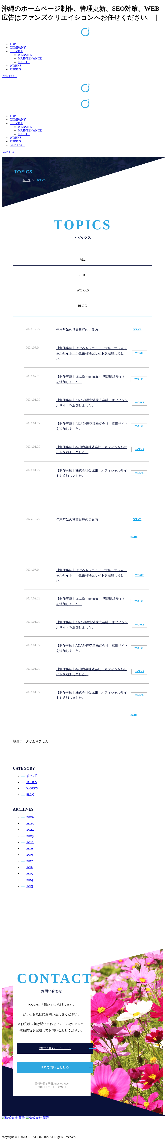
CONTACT (9, 76)
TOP (13, 44)
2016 (29, 867)
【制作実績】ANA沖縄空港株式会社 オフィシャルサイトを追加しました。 (92, 402)
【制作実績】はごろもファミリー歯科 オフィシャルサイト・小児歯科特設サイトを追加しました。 (91, 353)
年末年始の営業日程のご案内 (77, 329)
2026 (30, 817)
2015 (29, 873)
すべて (31, 776)
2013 (29, 886)
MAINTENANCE (30, 58)
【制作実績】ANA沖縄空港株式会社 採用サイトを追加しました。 (92, 426)
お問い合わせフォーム (55, 1048)
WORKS (16, 65)
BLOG (30, 794)
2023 (30, 836)
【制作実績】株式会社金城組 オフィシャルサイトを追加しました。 (91, 473)
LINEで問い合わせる (55, 1067)
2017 (29, 861)
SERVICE (16, 51)
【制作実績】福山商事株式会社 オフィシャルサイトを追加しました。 (91, 449)
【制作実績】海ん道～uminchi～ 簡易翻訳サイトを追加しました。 (90, 379)
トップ (26, 180)
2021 (29, 848)
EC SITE (24, 62)
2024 (30, 829)
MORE (134, 537)
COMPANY (18, 47)
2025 (30, 823)
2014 (29, 880)
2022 (30, 842)
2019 (29, 854)
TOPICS (15, 69)
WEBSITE (25, 54)
